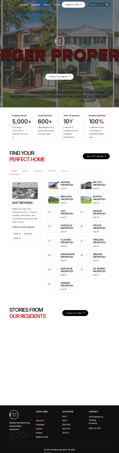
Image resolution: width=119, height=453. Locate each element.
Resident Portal (42, 437)
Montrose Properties (67, 270)
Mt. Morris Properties (99, 270)
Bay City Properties (99, 183)
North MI (66, 428)
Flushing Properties (67, 241)
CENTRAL (66, 424)
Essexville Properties (67, 226)
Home (38, 416)
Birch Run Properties (67, 198)
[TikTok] (27, 435)
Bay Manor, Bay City (59, 372)
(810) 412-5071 (95, 428)
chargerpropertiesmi (59, 449)
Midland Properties (99, 255)
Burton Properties (99, 198)
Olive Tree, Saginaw (12, 380)
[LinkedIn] (17, 435)
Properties (40, 424)
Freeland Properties (99, 241)
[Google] (11, 440)
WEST (65, 420)
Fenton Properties (99, 226)
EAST (64, 416)
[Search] (107, 5)
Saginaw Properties (67, 284)
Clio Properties (67, 212)
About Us (40, 420)
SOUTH (65, 433)
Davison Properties (99, 212)
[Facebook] (11, 435)
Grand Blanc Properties (68, 255)
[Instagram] (22, 435)
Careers (39, 428)
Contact (39, 433)
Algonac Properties (67, 183)
